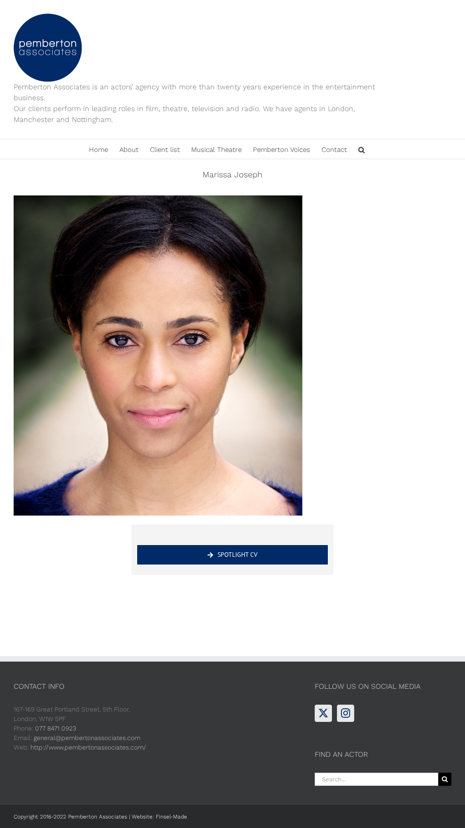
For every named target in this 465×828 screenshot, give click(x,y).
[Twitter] (323, 713)
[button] (361, 149)
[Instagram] (345, 713)
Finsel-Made (171, 816)
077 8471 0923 (55, 728)
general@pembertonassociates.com (87, 737)
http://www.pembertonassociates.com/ (88, 747)
